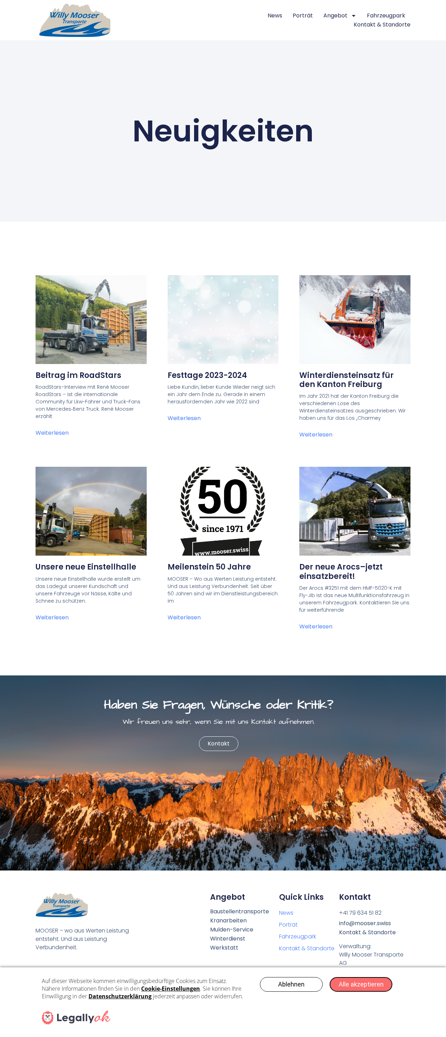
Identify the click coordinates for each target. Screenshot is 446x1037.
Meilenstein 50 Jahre (209, 567)
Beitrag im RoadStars (78, 375)
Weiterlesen (52, 433)
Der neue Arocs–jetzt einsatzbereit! (341, 571)
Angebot (335, 15)
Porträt (303, 15)
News (275, 15)
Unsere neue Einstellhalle (86, 567)
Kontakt (219, 744)
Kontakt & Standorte (382, 25)
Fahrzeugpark (386, 15)
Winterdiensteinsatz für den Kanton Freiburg (346, 380)
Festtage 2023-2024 (207, 375)
